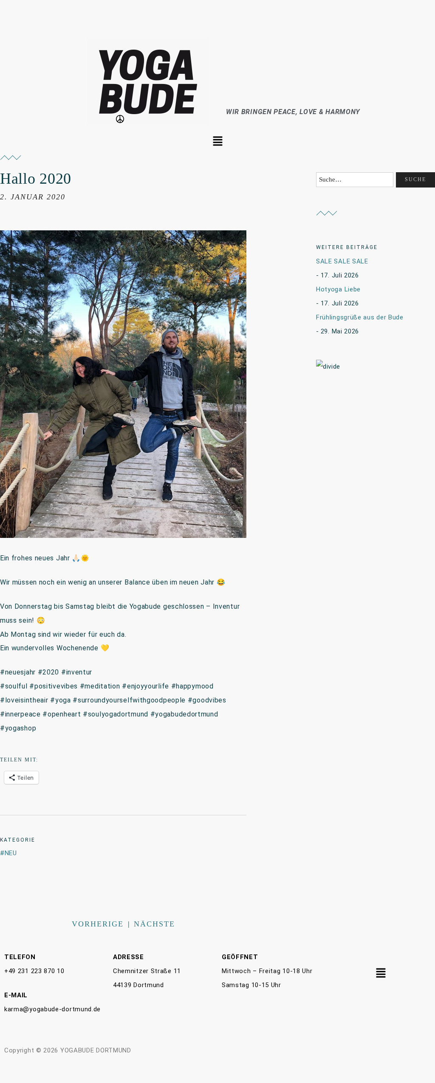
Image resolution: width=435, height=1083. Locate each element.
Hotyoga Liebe (338, 289)
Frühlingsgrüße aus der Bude (360, 317)
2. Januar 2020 (32, 197)
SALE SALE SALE (342, 261)
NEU (11, 853)
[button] (217, 141)
